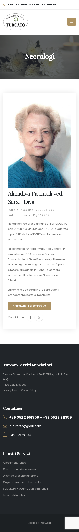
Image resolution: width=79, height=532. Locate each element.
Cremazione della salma (19, 469)
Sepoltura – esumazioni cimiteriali (25, 489)
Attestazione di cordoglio (29, 305)
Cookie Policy (28, 390)
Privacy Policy (11, 390)
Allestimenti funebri (15, 463)
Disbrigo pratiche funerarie (20, 476)
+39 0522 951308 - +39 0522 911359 (40, 417)
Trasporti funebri (14, 495)
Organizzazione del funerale (22, 482)
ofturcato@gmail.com (25, 426)
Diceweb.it (46, 523)
